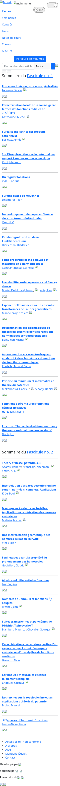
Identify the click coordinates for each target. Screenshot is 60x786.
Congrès (7, 24)
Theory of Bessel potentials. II (21, 463)
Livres (5, 31)
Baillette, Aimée (11, 139)
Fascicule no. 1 (40, 75)
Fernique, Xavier (12, 90)
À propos (11, 745)
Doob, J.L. (8, 434)
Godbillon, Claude (13, 565)
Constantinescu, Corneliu (18, 267)
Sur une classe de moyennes (20, 196)
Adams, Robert (11, 467)
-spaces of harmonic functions (25, 720)
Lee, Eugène (9, 584)
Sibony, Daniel (44, 389)
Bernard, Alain (11, 660)
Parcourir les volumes (30, 59)
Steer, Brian (9, 543)
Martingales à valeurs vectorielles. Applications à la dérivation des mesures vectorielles (29, 512)
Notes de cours (11, 38)
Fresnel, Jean (10, 607)
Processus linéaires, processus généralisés (30, 86)
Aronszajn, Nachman (36, 467)
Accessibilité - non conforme (23, 741)
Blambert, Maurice (13, 629)
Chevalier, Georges (39, 629)
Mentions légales (16, 753)
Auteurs (7, 51)
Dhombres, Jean (12, 200)
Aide (8, 749)
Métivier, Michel (12, 520)
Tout (38, 66)
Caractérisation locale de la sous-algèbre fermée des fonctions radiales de (29, 109)
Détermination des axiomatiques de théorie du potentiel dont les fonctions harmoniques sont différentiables (27, 331)
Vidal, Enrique (10, 181)
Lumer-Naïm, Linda (14, 724)
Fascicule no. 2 (40, 452)
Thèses (6, 44)
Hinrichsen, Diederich (15, 245)
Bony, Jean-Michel (13, 339)
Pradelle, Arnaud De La (16, 366)
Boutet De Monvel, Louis (17, 290)
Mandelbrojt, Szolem (15, 313)
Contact (10, 757)
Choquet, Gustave (13, 683)
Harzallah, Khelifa (13, 411)
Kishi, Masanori (11, 162)
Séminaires (9, 18)
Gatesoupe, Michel (14, 117)
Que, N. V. (8, 222)
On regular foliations (16, 177)
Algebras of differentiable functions (25, 580)
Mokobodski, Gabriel (15, 389)
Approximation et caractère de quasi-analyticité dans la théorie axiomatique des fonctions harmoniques (28, 358)
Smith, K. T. (9, 471)
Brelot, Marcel (11, 705)
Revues (6, 11)
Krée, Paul (46, 290)
